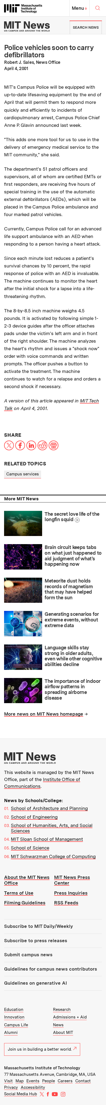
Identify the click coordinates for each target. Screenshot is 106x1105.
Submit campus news (28, 954)
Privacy (11, 1087)
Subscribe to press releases (35, 940)
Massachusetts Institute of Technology (42, 1068)
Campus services (22, 474)
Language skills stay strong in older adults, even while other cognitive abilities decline (73, 656)
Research (62, 1009)
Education (13, 1009)
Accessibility (33, 1087)
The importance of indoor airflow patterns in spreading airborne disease (72, 689)
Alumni (11, 1032)
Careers (65, 1080)
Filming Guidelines (24, 902)
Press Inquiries (71, 893)
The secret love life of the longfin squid (72, 516)
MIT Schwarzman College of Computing (53, 856)
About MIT (63, 1032)
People (48, 1080)
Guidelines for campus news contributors (50, 969)
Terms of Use (18, 893)
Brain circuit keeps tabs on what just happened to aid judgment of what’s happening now (73, 555)
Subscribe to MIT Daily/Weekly (38, 926)
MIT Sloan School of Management (47, 839)
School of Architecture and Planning (49, 808)
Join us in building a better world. (40, 1049)
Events (32, 1080)
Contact (83, 1080)
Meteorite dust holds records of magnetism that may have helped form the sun (69, 589)
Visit (8, 1080)
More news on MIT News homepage (43, 714)
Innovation (14, 1017)
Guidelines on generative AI (35, 983)
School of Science (30, 848)
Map (19, 1080)
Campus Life (16, 1025)
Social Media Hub (20, 1093)
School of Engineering (34, 817)
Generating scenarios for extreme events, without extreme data (71, 619)
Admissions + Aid (70, 1017)
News (58, 1025)
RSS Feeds (66, 902)
